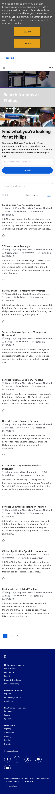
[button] (27, 170)
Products (8, 711)
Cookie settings (12, 781)
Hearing (7, 736)
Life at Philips (10, 668)
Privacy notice (29, 781)
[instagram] (38, 759)
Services (7, 715)
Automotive (9, 732)
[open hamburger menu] (3, 67)
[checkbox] (3, 235)
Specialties (8, 718)
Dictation (8, 744)
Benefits (7, 676)
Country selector (11, 751)
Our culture (9, 672)
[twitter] (28, 759)
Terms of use (12, 786)
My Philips (8, 701)
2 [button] (11, 636)
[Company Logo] (10, 58)
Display (7, 740)
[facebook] (7, 759)
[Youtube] (7, 768)
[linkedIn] (17, 759)
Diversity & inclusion (12, 680)
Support (7, 693)
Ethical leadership (12, 683)
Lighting (7, 728)
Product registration (12, 697)
